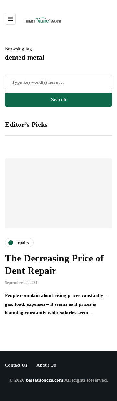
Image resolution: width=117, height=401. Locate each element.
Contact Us (16, 365)
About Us (46, 365)
